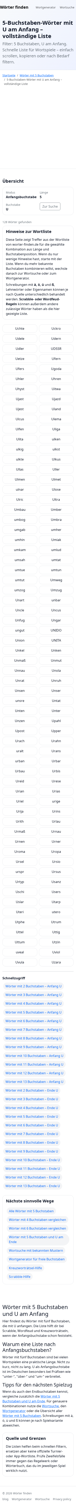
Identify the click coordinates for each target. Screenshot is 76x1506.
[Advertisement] (38, 129)
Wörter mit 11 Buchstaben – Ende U (32, 1168)
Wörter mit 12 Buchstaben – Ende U (32, 1177)
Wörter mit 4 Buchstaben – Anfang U (33, 1003)
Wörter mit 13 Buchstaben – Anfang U (34, 1082)
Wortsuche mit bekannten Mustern (36, 1250)
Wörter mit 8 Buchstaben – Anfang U (33, 1038)
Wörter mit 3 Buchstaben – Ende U (31, 1099)
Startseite (8, 75)
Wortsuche (67, 7)
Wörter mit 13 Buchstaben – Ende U (32, 1186)
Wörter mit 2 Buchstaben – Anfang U (33, 986)
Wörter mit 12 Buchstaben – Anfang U (34, 1073)
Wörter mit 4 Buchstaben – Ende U (31, 1108)
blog (5, 1499)
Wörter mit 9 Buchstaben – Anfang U (33, 1047)
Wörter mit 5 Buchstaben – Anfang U (33, 1012)
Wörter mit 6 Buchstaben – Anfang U (33, 1021)
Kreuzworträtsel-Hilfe (25, 1268)
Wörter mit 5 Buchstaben (37, 75)
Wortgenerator (46, 7)
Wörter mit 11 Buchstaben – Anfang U (34, 1064)
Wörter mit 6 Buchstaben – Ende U (31, 1125)
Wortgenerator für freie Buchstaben (37, 1259)
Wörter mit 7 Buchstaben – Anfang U (33, 1029)
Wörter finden (14, 7)
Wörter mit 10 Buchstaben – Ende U (32, 1160)
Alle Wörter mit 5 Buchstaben (31, 1211)
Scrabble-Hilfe (19, 1276)
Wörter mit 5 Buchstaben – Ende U (31, 1116)
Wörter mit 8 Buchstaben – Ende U (31, 1142)
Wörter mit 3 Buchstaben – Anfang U (33, 995)
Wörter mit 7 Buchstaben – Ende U (31, 1134)
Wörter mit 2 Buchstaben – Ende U (31, 1090)
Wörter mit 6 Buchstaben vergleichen (37, 1228)
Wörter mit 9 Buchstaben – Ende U (31, 1151)
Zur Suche (50, 206)
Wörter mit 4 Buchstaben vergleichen (37, 1220)
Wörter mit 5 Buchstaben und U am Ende (36, 1239)
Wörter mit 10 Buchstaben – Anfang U (34, 1056)
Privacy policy (62, 1499)
